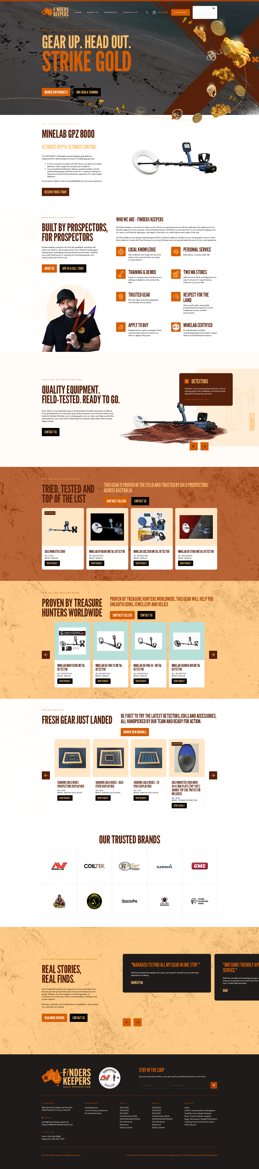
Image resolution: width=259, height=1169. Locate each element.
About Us (49, 268)
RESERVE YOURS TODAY (56, 192)
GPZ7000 (124, 1107)
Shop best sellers (116, 501)
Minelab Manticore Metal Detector (71, 667)
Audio (187, 1107)
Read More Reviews (54, 1018)
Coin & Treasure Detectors (96, 1110)
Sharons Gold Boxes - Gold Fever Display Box (109, 784)
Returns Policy (162, 1155)
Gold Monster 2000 (55, 551)
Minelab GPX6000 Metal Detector (107, 551)
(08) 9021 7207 (58, 1139)
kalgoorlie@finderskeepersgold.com (57, 1124)
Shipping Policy (176, 1155)
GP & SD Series (126, 1122)
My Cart (163, 12)
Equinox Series (126, 1127)
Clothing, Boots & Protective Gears (199, 1122)
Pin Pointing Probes (93, 1113)
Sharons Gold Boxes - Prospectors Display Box (70, 784)
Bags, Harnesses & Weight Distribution (201, 1119)
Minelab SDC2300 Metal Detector (151, 551)
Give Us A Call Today (73, 268)
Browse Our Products (56, 92)
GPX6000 (124, 1110)
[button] (147, 12)
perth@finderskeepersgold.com (55, 1122)
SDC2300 (124, 1113)
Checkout (180, 12)
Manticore (124, 1124)
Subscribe (213, 1085)
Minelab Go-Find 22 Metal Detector (109, 667)
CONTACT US (140, 501)
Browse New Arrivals (134, 732)
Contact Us (51, 432)
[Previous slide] (194, 446)
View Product (52, 563)
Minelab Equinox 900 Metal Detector (186, 667)
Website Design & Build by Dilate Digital (200, 1155)
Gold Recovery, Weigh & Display (198, 1113)
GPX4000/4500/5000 (130, 1119)
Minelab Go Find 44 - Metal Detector (148, 667)
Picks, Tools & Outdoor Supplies (198, 1116)
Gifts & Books (190, 1124)
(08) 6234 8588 (54, 1136)
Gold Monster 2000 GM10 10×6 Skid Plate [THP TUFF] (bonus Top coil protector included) (186, 788)
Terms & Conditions (147, 1155)
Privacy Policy (131, 1155)
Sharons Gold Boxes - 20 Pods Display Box (146, 784)
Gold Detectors (91, 1107)
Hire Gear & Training (87, 92)
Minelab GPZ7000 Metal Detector (196, 551)
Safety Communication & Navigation (200, 1110)
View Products (194, 399)
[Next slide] (204, 446)
